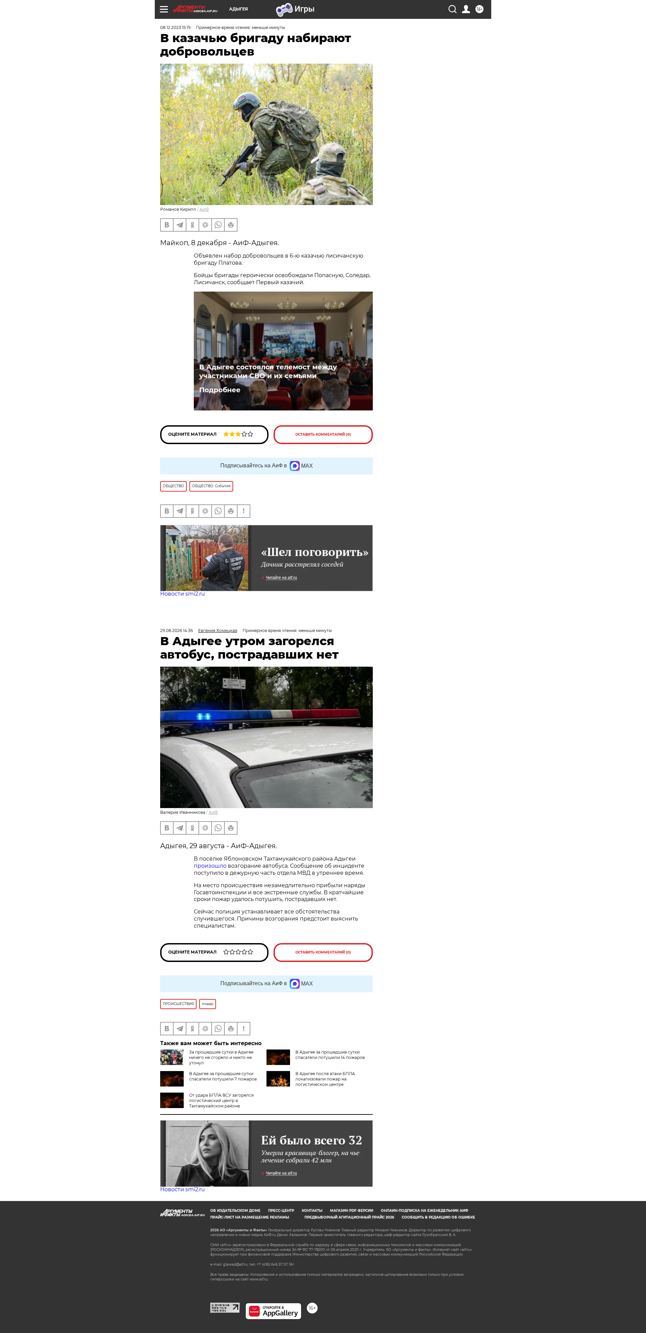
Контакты (312, 1210)
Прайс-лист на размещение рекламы (249, 1217)
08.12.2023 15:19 (175, 27)
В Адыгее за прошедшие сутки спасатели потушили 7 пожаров (223, 1076)
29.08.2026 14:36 (176, 630)
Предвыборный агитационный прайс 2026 (349, 1217)
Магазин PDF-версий (351, 1210)
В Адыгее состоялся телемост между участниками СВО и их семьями (268, 371)
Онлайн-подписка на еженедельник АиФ (424, 1210)
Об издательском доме (235, 1210)
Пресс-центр (281, 1210)
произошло (211, 866)
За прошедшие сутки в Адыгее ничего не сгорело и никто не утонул (221, 1057)
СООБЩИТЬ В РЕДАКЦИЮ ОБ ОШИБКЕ (438, 1217)
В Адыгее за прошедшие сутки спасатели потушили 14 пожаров (330, 1054)
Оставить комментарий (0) (323, 434)
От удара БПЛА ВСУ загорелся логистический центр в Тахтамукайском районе (221, 1100)
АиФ (204, 209)
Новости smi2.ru (182, 594)
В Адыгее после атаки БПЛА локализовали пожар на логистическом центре (325, 1079)
